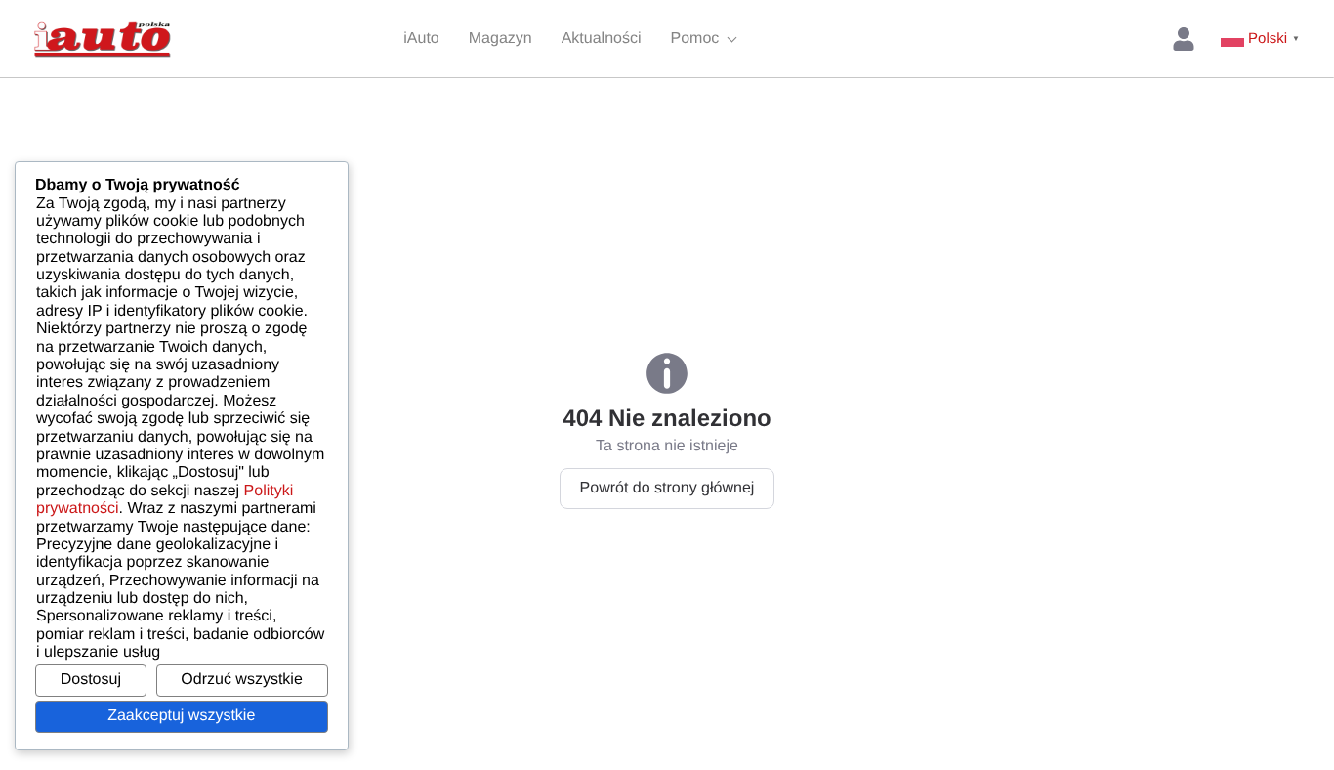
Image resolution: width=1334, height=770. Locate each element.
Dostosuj (91, 679)
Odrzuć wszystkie (241, 679)
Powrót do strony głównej (667, 488)
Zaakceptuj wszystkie (181, 715)
